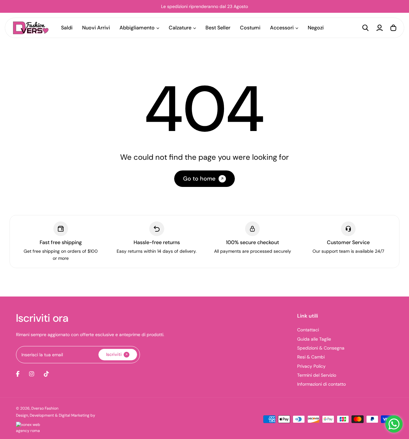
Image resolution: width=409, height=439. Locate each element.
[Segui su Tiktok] (46, 374)
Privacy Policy (311, 366)
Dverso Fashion (44, 408)
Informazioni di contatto (321, 384)
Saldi (67, 27)
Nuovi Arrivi (96, 27)
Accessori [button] (282, 27)
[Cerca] (365, 28)
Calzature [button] (180, 27)
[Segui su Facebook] (17, 374)
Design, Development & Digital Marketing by (55, 415)
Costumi (250, 27)
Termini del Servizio (316, 375)
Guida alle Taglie (314, 339)
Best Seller (217, 27)
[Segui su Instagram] (31, 374)
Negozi (316, 27)
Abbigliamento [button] (137, 27)
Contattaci (308, 330)
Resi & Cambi (311, 357)
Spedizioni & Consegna (320, 348)
